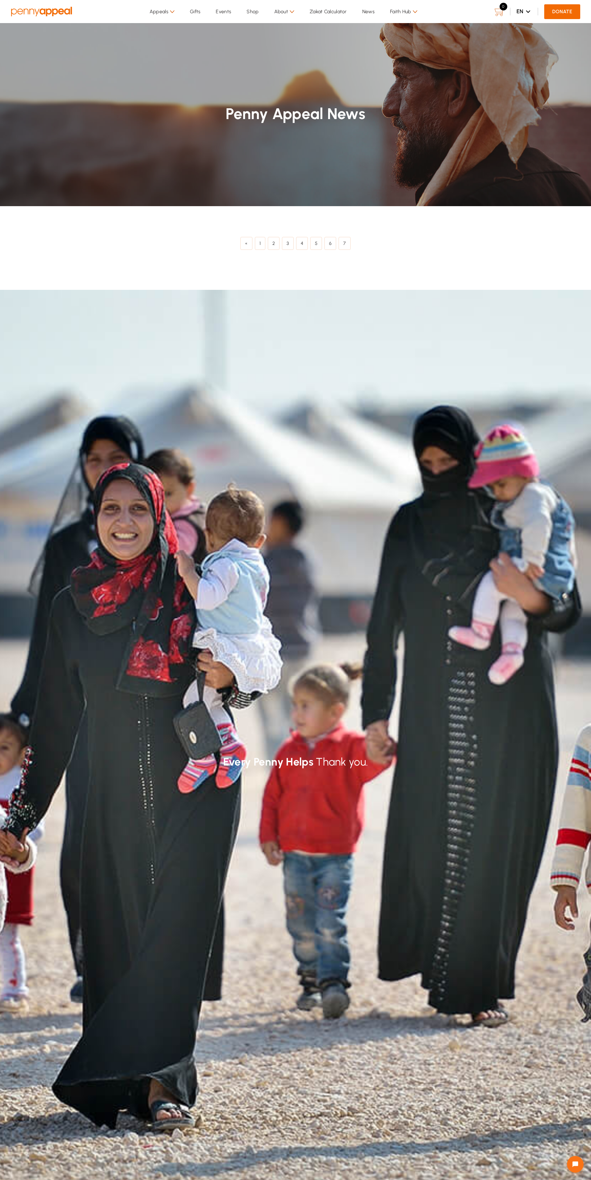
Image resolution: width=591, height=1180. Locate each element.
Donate (562, 11)
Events (223, 11)
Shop (253, 11)
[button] (162, 12)
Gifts (195, 11)
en (520, 11)
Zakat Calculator (328, 11)
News (368, 11)
